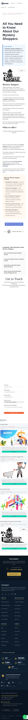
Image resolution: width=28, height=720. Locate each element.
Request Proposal (13, 574)
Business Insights (12, 524)
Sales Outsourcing (5, 601)
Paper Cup (17, 619)
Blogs (2, 627)
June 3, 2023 (4, 13)
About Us (16, 627)
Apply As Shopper (5, 641)
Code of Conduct (19, 715)
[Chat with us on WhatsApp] (25, 717)
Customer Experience (12, 427)
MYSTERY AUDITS (4, 424)
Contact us (3, 7)
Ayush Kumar (10, 13)
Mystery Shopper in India (5, 489)
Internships (3, 645)
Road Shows (17, 612)
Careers (16, 634)
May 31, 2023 (2, 491)
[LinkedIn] (2, 594)
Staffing (16, 638)
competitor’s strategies (8, 99)
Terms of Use (3, 715)
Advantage (3, 634)
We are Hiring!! (11, 7)
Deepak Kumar (9, 491)
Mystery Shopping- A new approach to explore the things (10, 521)
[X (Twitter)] (5, 594)
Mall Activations (18, 605)
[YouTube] (15, 594)
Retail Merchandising (5, 605)
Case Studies (4, 631)
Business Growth (12, 492)
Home (2, 3)
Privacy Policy (17, 645)
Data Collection (4, 619)
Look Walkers (17, 608)
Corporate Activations (19, 601)
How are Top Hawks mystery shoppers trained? (13, 253)
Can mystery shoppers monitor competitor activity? (14, 259)
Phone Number (7, 395)
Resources (19, 3)
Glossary (3, 638)
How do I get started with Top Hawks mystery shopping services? (12, 272)
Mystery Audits (5, 427)
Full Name (6, 385)
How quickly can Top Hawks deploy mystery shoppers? (12, 265)
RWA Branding (18, 615)
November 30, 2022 (3, 426)
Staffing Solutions (4, 615)
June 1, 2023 (2, 523)
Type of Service (7, 400)
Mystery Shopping (18, 13)
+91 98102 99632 (16, 569)
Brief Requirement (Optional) (10, 405)
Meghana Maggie (12, 426)
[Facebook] (9, 594)
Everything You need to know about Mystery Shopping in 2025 (11, 456)
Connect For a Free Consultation (15, 224)
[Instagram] (12, 594)
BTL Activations (4, 608)
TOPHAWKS (14, 559)
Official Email (7, 390)
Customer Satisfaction (20, 427)
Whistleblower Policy (5, 718)
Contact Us (17, 641)
